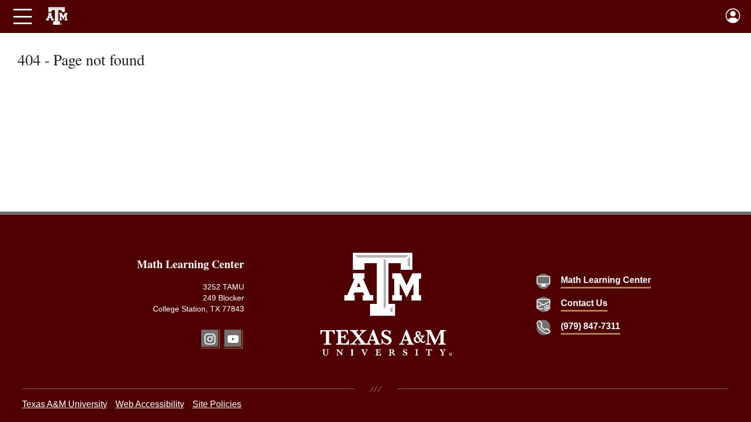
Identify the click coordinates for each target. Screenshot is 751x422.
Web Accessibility (149, 404)
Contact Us (584, 303)
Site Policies (216, 404)
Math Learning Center (606, 280)
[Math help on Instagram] (209, 338)
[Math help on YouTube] (232, 338)
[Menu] (22, 16)
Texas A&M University (64, 404)
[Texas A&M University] (386, 304)
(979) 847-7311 (590, 326)
